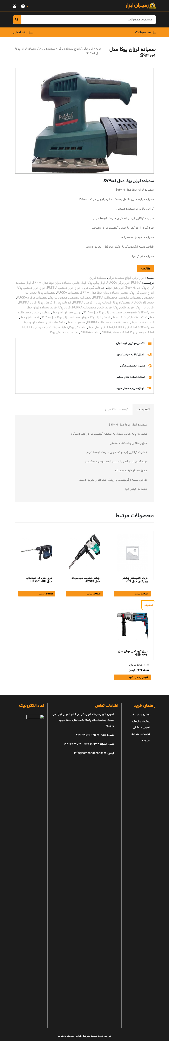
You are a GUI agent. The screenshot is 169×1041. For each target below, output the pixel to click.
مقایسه (145, 268)
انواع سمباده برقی (69, 49)
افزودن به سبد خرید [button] (138, 677)
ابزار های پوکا (115, 288)
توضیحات (143, 409)
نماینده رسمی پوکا (142, 332)
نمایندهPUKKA (89, 332)
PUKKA (136, 283)
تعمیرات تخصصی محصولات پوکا (70, 297)
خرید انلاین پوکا (123, 307)
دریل (78, 312)
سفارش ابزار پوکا (63, 312)
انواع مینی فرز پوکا (141, 292)
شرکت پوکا (119, 317)
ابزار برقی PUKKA (118, 283)
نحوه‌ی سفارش (141, 727)
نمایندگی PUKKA (125, 327)
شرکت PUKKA (137, 317)
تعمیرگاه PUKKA (142, 302)
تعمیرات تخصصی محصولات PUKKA (117, 297)
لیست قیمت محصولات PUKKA (108, 322)
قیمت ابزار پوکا (29, 317)
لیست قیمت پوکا (142, 322)
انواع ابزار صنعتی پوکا (31, 288)
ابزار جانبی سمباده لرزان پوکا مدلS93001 (59, 283)
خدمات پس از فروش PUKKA (92, 302)
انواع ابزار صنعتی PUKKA (64, 288)
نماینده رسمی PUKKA (36, 327)
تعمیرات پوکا (46, 292)
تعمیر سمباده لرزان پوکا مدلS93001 (104, 292)
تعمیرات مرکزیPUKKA (32, 297)
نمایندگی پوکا (77, 327)
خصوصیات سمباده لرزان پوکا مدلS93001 (110, 312)
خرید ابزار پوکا (144, 307)
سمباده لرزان (47, 49)
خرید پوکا (64, 307)
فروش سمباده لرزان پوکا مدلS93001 (65, 317)
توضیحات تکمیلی (116, 409)
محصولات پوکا (76, 322)
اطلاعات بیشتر (141, 593)
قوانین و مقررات (140, 734)
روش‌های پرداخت (140, 715)
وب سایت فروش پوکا (64, 332)
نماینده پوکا (60, 327)
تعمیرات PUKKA (68, 292)
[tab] (143, 409)
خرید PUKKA (28, 302)
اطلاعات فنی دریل (93, 288)
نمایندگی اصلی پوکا (100, 327)
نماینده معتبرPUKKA (115, 332)
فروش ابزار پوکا (100, 317)
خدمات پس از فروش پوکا (55, 302)
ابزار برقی (87, 49)
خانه (98, 49)
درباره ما (145, 740)
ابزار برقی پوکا (96, 283)
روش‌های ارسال (141, 721)
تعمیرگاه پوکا (121, 302)
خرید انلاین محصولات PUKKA (92, 307)
